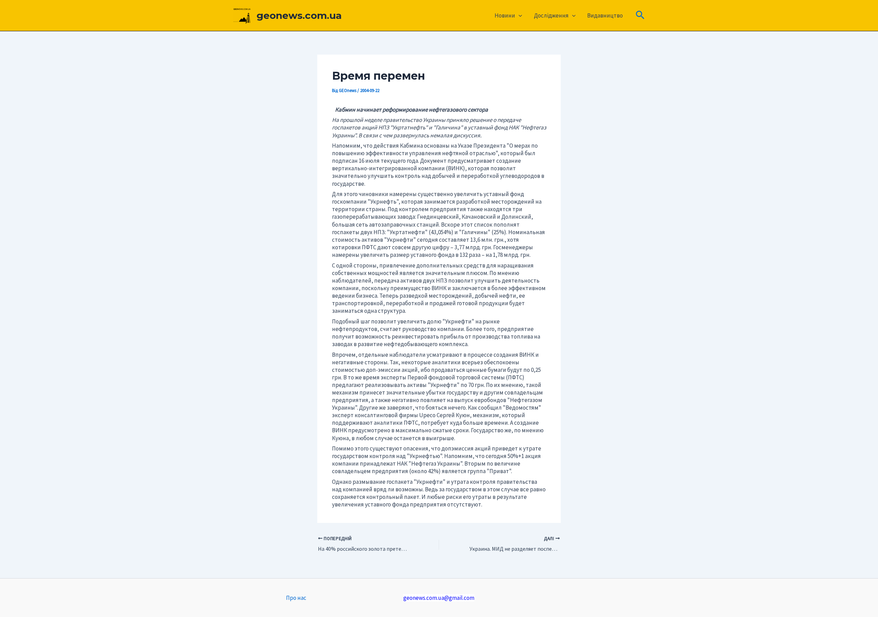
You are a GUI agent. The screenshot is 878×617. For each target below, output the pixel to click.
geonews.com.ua (299, 15)
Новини (505, 15)
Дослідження (551, 15)
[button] (518, 15)
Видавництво (605, 15)
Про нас (296, 598)
